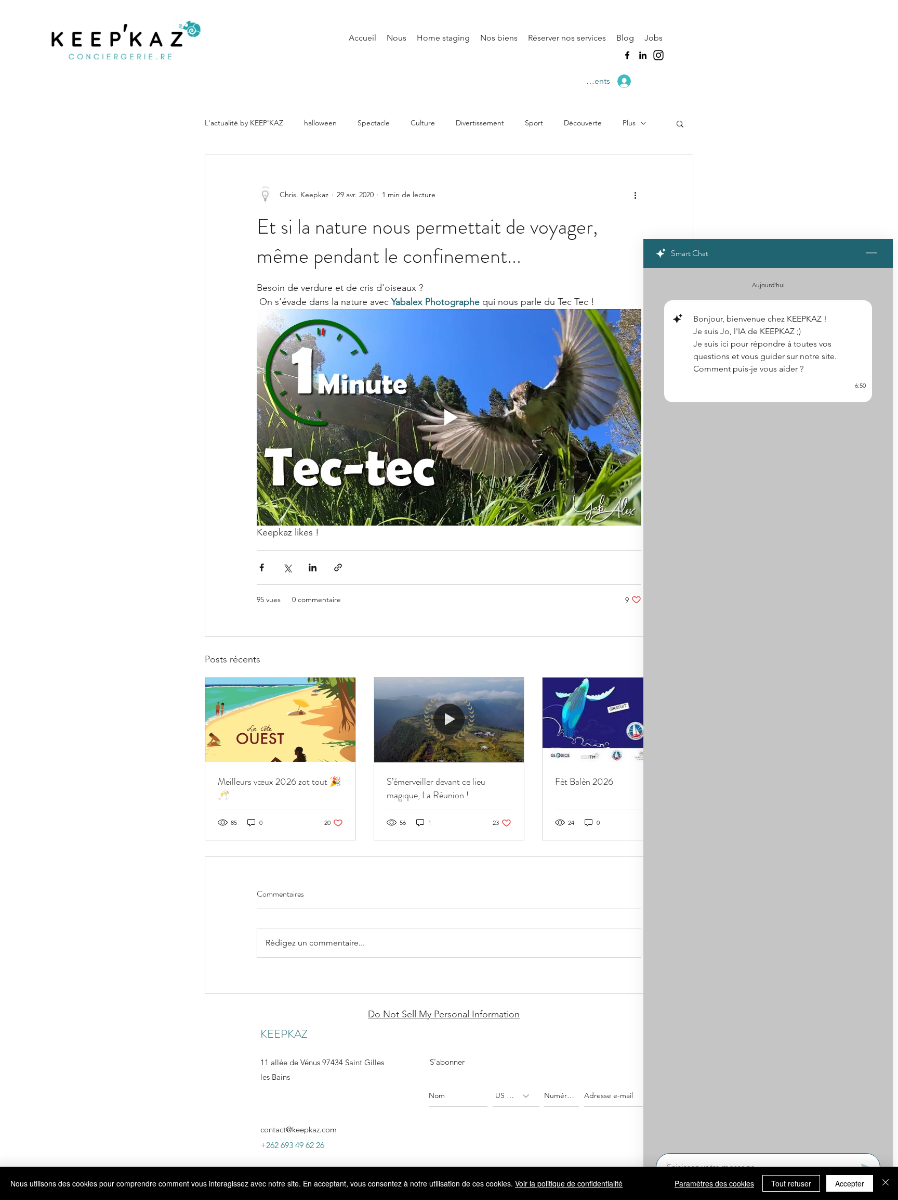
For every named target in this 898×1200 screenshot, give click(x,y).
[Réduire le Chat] (871, 253)
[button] (680, 123)
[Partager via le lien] (338, 567)
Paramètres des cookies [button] (714, 1183)
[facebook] (627, 55)
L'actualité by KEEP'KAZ (244, 122)
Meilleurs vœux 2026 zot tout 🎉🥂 (279, 788)
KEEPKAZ (284, 1034)
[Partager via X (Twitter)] (287, 567)
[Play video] (449, 417)
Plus (629, 122)
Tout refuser (791, 1183)
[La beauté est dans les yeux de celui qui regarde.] (280, 720)
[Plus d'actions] (635, 194)
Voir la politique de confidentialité (569, 1183)
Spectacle (374, 122)
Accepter (849, 1183)
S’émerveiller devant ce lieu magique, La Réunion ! (436, 788)
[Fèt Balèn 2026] (618, 720)
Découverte (583, 122)
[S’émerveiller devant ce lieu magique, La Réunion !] (449, 720)
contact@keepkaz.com (298, 1129)
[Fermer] (885, 1183)
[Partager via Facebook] (262, 567)
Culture (423, 122)
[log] (768, 707)
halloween (320, 122)
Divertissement (480, 122)
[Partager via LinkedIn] (313, 567)
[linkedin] (643, 55)
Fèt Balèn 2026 (584, 781)
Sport (534, 122)
